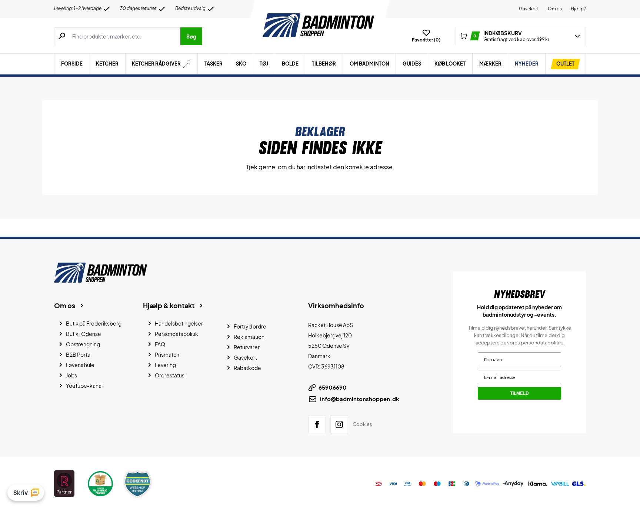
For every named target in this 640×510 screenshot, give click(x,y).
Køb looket (450, 64)
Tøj (264, 64)
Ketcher (107, 64)
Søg (191, 36)
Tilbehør (324, 64)
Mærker (490, 64)
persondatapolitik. (542, 343)
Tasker (213, 64)
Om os (555, 8)
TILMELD (519, 393)
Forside (72, 64)
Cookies (362, 424)
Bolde (290, 64)
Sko (241, 64)
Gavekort (529, 8)
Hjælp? (578, 8)
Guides (412, 64)
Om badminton (369, 64)
